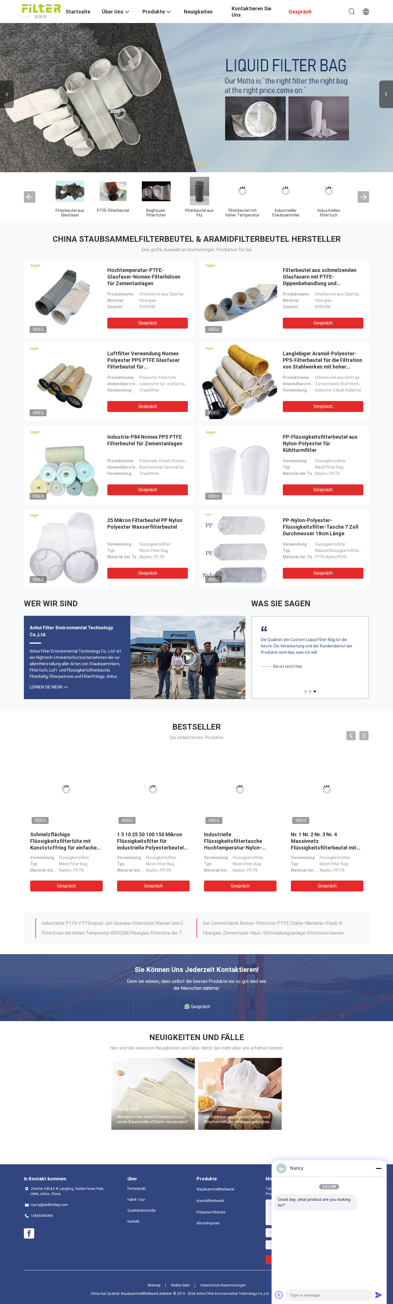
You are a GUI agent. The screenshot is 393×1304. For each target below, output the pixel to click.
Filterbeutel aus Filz (67, 212)
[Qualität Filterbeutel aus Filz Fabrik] (67, 191)
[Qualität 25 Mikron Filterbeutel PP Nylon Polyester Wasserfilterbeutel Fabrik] (64, 548)
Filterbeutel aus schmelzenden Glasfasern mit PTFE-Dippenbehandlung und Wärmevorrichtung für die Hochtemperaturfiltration (319, 283)
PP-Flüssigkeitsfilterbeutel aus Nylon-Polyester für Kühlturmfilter (320, 443)
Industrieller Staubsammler (153, 212)
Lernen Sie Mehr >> (49, 687)
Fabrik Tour (136, 1200)
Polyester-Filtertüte (211, 1212)
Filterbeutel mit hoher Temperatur (110, 212)
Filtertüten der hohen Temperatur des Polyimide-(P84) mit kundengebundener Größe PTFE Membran (275, 923)
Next (386, 94)
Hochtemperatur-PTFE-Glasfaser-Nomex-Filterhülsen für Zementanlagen (143, 276)
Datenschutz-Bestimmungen (223, 1285)
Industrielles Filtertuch (196, 212)
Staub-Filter (283, 210)
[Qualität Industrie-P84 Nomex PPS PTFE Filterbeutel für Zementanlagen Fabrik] (64, 465)
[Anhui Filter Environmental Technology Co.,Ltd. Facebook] (29, 1233)
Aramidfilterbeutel (210, 1201)
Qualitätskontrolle (141, 1211)
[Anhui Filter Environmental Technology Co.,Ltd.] (41, 11)
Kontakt (133, 1221)
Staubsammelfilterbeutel (215, 1189)
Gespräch (147, 323)
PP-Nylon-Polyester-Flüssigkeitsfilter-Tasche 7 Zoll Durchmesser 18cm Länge (320, 526)
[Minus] (378, 1168)
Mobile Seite (180, 1285)
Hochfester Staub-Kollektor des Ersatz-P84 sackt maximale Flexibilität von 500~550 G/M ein (114, 933)
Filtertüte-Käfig (240, 210)
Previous (7, 94)
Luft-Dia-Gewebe (326, 210)
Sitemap (154, 1285)
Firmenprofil (136, 1189)
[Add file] (279, 1294)
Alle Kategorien (208, 1223)
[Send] (378, 1294)
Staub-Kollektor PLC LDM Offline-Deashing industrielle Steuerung (269, 933)
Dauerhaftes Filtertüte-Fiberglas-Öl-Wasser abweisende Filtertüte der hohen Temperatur (114, 923)
